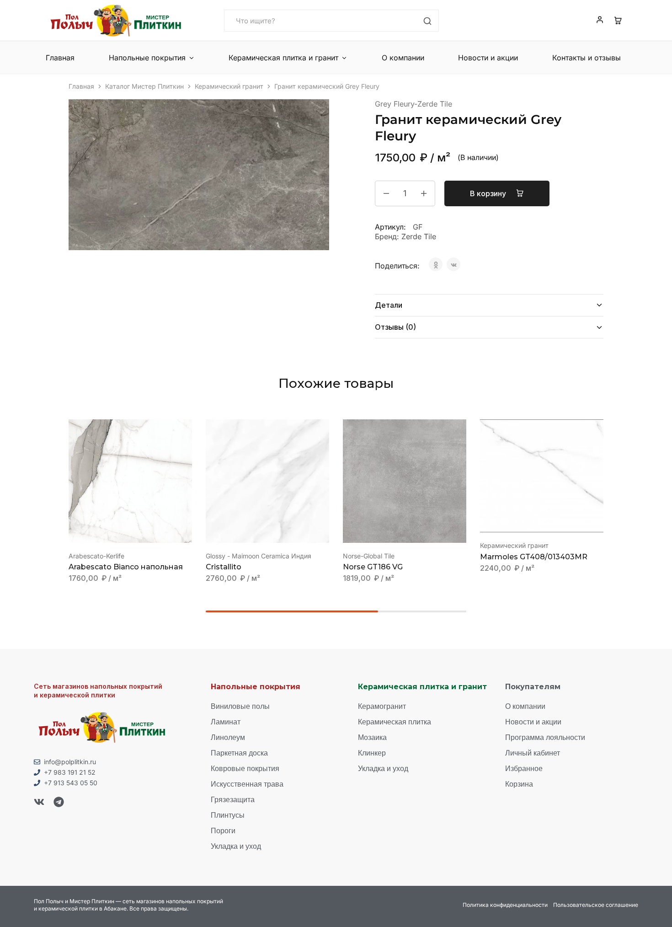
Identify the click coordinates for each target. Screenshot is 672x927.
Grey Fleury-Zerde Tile (413, 103)
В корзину (489, 193)
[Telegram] (58, 802)
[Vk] (39, 802)
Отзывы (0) (395, 327)
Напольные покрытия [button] (147, 57)
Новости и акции (488, 57)
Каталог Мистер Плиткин (144, 86)
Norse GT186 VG (373, 567)
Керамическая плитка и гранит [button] (283, 57)
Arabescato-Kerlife (96, 556)
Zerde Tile (418, 236)
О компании (403, 57)
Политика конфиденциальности (505, 904)
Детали (388, 305)
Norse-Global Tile (369, 556)
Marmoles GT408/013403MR (533, 556)
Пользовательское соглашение (595, 904)
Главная (60, 57)
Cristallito (223, 567)
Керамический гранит (229, 86)
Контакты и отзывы (586, 57)
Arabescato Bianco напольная (126, 567)
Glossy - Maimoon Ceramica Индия (258, 556)
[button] (119, 529)
